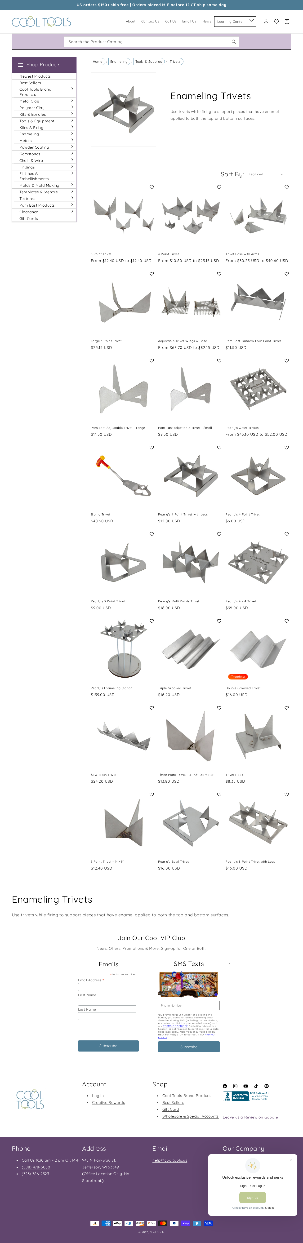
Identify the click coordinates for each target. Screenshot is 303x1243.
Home (97, 61)
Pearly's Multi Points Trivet (178, 601)
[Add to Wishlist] (151, 187)
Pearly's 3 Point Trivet (108, 601)
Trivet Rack (234, 775)
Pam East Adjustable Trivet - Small (185, 428)
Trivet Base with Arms (242, 254)
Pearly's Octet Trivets (242, 428)
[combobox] (151, 41)
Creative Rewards (108, 1102)
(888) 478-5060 (36, 1167)
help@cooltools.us (169, 1160)
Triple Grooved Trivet (174, 688)
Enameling (119, 61)
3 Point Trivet (101, 254)
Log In (98, 1095)
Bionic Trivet (100, 514)
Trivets (175, 61)
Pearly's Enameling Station (112, 688)
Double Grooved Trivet (243, 688)
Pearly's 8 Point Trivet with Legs (250, 861)
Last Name (87, 1009)
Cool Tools (157, 1232)
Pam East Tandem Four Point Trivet (253, 341)
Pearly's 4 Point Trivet (243, 514)
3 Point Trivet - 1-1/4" (107, 861)
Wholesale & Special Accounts (190, 1116)
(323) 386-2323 (35, 1173)
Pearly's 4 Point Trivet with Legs (183, 514)
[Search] (234, 41)
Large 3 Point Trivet (106, 341)
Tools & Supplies (148, 61)
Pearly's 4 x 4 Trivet (241, 601)
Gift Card (170, 1109)
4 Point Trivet (168, 254)
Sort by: (232, 174)
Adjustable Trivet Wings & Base (182, 341)
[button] (251, 19)
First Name (87, 995)
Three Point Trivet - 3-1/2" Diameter (186, 775)
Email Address (91, 979)
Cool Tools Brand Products (187, 1095)
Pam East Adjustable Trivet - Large (118, 428)
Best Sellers (173, 1102)
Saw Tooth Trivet (104, 775)
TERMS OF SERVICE (175, 1026)
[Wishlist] (276, 21)
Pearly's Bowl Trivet (173, 861)
